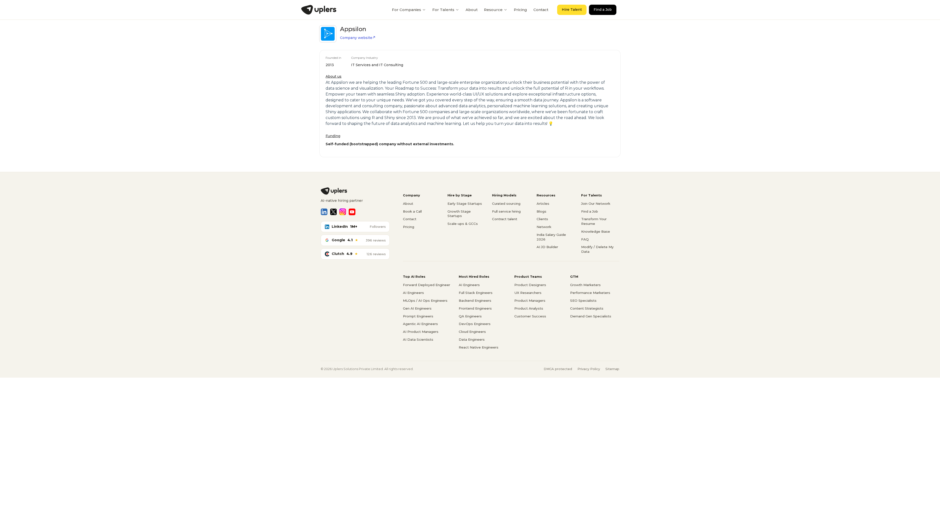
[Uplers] (318, 10)
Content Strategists (586, 308)
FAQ (585, 239)
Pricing (520, 9)
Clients (542, 219)
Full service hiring (506, 211)
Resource (493, 9)
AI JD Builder (547, 247)
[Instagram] (342, 211)
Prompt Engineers (418, 316)
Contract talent (504, 219)
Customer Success (530, 316)
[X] (333, 211)
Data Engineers (472, 339)
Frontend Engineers (475, 308)
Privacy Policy (588, 369)
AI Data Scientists (418, 339)
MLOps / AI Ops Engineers (425, 300)
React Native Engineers (478, 347)
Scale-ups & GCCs (462, 224)
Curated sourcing (506, 203)
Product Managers (529, 300)
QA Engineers (470, 316)
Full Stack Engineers (476, 293)
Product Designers (530, 285)
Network (544, 227)
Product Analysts (528, 308)
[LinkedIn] (324, 211)
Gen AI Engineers (417, 308)
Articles (543, 203)
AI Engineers (413, 293)
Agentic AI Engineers (420, 324)
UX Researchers (527, 293)
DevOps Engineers (475, 324)
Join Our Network (595, 203)
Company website (356, 38)
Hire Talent (572, 9)
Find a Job (603, 9)
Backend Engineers (475, 300)
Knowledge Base (595, 231)
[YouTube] (352, 211)
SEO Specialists (583, 300)
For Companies (406, 9)
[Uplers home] (355, 191)
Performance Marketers (590, 293)
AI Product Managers (420, 332)
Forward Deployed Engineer (426, 285)
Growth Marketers (585, 285)
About (472, 9)
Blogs (541, 211)
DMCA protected (558, 369)
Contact (540, 9)
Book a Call (412, 211)
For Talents (443, 9)
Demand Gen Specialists (590, 316)
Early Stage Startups (464, 203)
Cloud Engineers (472, 332)
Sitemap (612, 369)
